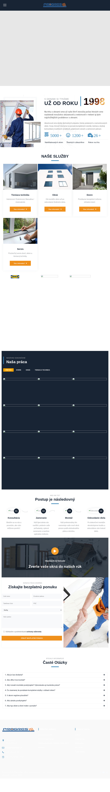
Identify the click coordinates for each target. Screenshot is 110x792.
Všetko (8, 370)
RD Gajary (89, 425)
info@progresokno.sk (14, 748)
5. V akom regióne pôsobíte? (16, 695)
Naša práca (79, 743)
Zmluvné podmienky (46, 739)
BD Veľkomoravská (55, 425)
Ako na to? (79, 747)
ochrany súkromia (34, 632)
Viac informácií (19, 209)
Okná (55, 195)
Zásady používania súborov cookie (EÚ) (53, 743)
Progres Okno (18, 772)
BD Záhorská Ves (20, 451)
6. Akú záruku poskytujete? (16, 700)
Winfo (20, 775)
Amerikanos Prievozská (20, 425)
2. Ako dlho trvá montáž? (15, 680)
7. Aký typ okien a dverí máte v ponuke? (21, 706)
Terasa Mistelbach (20, 478)
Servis (20, 249)
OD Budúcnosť (55, 451)
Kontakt (41, 747)
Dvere (90, 195)
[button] (55, 674)
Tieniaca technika (20, 195)
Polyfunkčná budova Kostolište (55, 399)
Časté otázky (80, 752)
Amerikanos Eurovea (89, 451)
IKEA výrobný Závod (20, 399)
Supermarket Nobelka (90, 478)
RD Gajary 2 (55, 478)
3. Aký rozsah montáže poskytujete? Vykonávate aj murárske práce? (32, 685)
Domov (77, 735)
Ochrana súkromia (45, 735)
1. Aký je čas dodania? (14, 675)
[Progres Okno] (55, 5)
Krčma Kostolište (89, 399)
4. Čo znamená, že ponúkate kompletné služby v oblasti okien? (30, 690)
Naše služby (79, 739)
